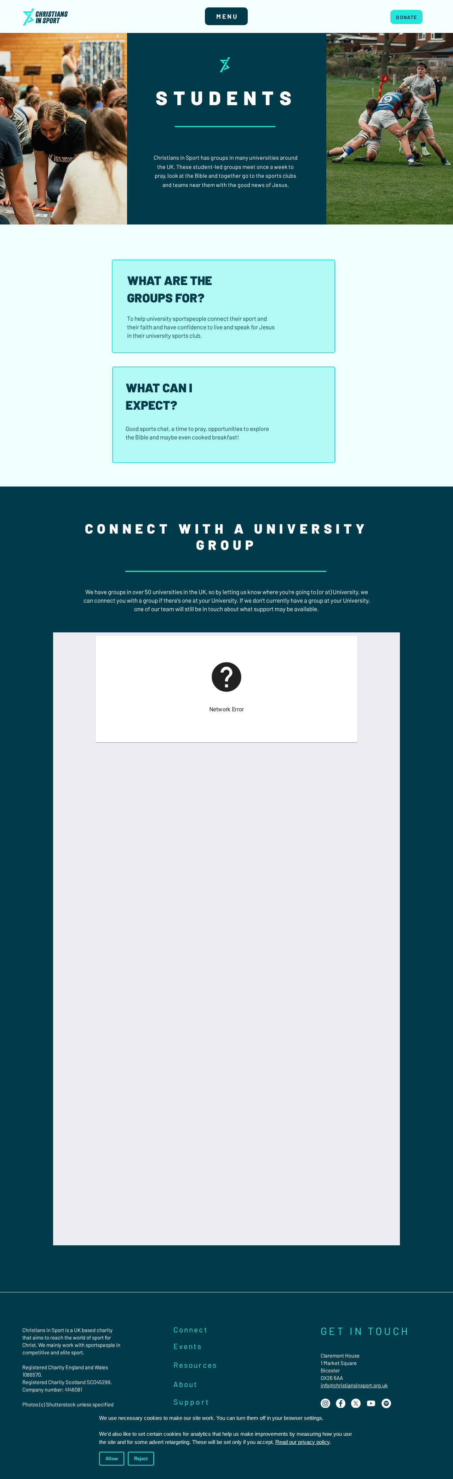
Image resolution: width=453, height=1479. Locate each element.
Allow (111, 1458)
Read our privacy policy (302, 1442)
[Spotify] (386, 1403)
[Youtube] (371, 1403)
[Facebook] (340, 1403)
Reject (141, 1458)
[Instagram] (325, 1403)
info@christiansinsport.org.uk (354, 1385)
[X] (356, 1403)
